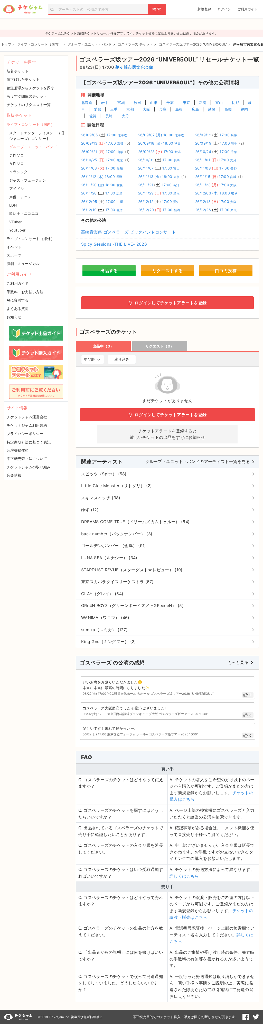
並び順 (89, 359)
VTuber (15, 222)
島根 (179, 109)
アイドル (16, 188)
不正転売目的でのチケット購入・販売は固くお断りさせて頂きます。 (186, 1017)
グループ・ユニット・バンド (33, 147)
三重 (114, 109)
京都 (130, 109)
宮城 (121, 102)
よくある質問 (18, 308)
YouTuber (17, 230)
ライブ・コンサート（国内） (30, 124)
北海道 (86, 102)
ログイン (224, 9)
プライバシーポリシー (25, 433)
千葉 (170, 102)
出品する (109, 270)
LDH (13, 205)
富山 (219, 102)
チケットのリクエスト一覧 (29, 104)
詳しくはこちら (184, 876)
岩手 (105, 102)
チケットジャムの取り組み (29, 467)
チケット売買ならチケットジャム (23, 9)
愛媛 (211, 109)
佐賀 (93, 116)
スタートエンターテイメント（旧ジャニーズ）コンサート (36, 136)
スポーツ (14, 255)
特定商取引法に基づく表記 (29, 442)
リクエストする (167, 270)
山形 (153, 102)
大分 (125, 116)
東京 (186, 102)
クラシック (18, 172)
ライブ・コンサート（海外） (30, 238)
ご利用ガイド (247, 9)
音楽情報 (14, 475)
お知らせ (14, 317)
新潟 (202, 102)
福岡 (244, 109)
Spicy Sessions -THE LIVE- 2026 (114, 244)
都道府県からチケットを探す (30, 88)
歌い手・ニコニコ (24, 213)
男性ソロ (16, 155)
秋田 (137, 102)
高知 (228, 109)
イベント (14, 247)
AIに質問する (18, 300)
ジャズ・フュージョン (27, 180)
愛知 (97, 109)
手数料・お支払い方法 (25, 292)
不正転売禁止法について (27, 458)
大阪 (146, 109)
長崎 (109, 116)
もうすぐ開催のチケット (27, 96)
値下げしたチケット (23, 79)
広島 (195, 109)
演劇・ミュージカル (23, 263)
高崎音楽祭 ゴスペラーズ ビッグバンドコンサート (128, 232)
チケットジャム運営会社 (27, 417)
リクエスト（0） (159, 346)
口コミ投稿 (226, 270)
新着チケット (18, 71)
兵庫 (162, 109)
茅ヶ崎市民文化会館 (134, 67)
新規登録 (204, 9)
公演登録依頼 (18, 450)
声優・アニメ (20, 197)
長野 (235, 102)
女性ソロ (16, 163)
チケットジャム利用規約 (27, 425)
